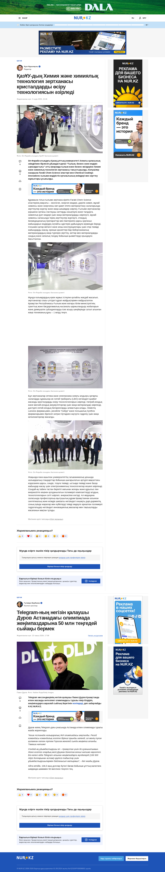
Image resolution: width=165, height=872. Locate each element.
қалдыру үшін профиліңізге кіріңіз (72, 558)
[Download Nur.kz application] (82, 7)
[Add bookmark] (20, 189)
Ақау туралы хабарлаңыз (111, 858)
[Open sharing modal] (20, 181)
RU (133, 18)
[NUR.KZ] (82, 18)
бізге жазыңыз (56, 519)
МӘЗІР (24, 18)
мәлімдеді (78, 703)
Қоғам (19, 61)
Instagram (93, 581)
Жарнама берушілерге (137, 858)
